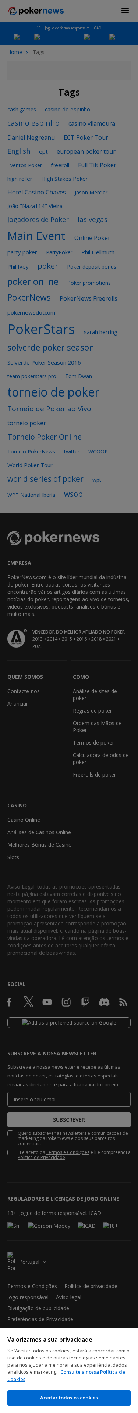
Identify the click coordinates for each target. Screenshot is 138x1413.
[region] (69, 1370)
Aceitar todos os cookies (69, 1397)
